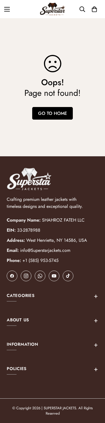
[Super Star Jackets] (52, 9)
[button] (94, 9)
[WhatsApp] (40, 276)
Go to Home (52, 113)
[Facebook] (12, 276)
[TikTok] (68, 276)
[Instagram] (26, 276)
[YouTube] (54, 276)
